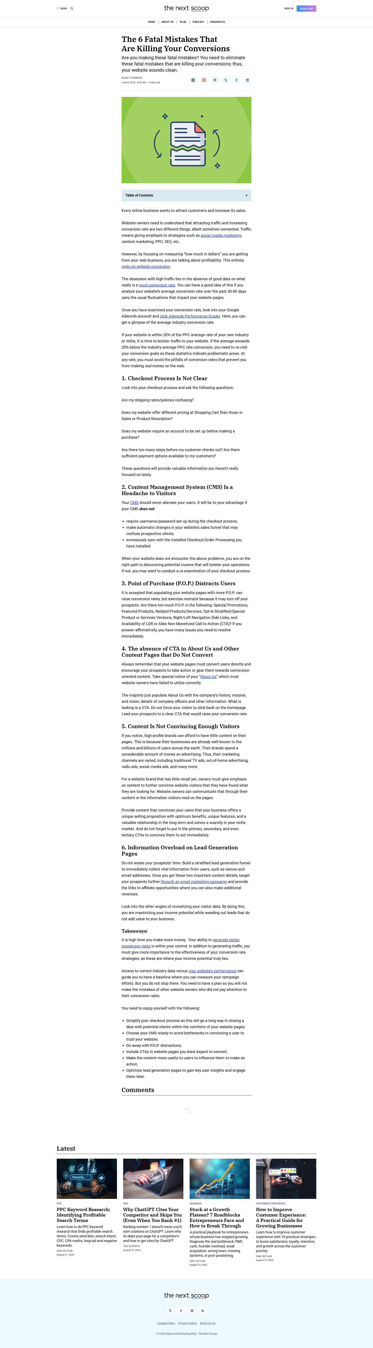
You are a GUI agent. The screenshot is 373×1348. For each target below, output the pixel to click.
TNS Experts (131, 1246)
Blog (183, 22)
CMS (134, 502)
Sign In (289, 8)
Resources (217, 22)
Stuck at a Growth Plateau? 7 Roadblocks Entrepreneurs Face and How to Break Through (217, 1217)
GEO (125, 1203)
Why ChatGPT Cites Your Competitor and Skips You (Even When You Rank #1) (152, 1214)
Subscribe (306, 8)
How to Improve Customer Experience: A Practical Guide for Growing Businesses (281, 1217)
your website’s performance (212, 971)
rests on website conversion (146, 266)
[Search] (71, 8)
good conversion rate (157, 285)
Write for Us (207, 1323)
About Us (168, 22)
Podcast (198, 22)
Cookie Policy (166, 1323)
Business (196, 1203)
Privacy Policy (187, 1323)
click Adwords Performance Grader (190, 316)
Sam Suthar (65, 1251)
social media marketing (221, 235)
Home (151, 22)
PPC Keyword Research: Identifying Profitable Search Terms (83, 1214)
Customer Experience (271, 1203)
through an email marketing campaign (194, 881)
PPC (59, 1203)
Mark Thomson (132, 78)
